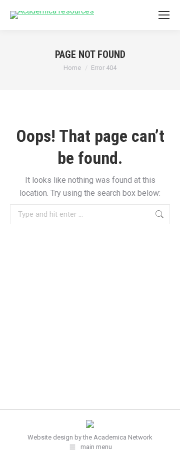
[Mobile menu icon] (164, 15)
